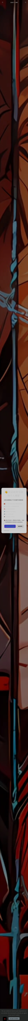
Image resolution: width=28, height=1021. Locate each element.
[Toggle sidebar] (2, 2)
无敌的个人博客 (14, 2)
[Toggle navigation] (25, 2)
